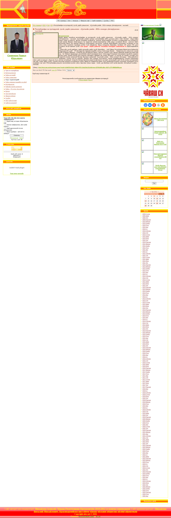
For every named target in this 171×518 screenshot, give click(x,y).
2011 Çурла (146, 257)
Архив (21, 138)
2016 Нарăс (146, 351)
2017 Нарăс (146, 372)
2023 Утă (145, 466)
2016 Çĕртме (146, 359)
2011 (44, 25)
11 (157, 198)
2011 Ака (145, 249)
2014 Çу (145, 319)
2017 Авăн (145, 381)
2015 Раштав (146, 347)
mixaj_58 (54, 70)
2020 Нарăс (146, 421)
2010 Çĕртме (146, 231)
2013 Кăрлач (146, 289)
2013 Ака (145, 295)
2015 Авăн (145, 342)
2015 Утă (145, 340)
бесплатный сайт (86, 516)
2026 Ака (145, 496)
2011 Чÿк (145, 263)
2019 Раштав (146, 417)
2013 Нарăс (146, 291)
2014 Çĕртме (146, 321)
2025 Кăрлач (146, 486)
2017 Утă (145, 377)
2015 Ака (145, 338)
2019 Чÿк (145, 415)
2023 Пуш (145, 462)
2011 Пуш (145, 248)
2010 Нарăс (146, 223)
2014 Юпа (145, 327)
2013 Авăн (145, 304)
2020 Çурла (146, 426)
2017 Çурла (146, 379)
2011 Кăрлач (146, 244)
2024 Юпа (145, 483)
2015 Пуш (145, 336)
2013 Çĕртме (146, 298)
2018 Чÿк (145, 398)
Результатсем (14, 138)
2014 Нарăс (146, 313)
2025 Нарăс (146, 488)
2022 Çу (145, 454)
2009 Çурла (146, 214)
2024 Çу (145, 479)
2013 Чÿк (145, 308)
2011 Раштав (146, 265)
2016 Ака (145, 355)
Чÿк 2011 (154, 192)
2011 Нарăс (146, 246)
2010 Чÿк (145, 240)
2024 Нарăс (146, 473)
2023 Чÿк (145, 469)
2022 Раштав (146, 458)
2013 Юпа (145, 306)
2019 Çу (145, 407)
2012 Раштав (146, 287)
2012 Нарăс (146, 268)
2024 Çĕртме (146, 481)
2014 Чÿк (145, 328)
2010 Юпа (145, 238)
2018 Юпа (145, 396)
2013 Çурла (146, 302)
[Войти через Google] (158, 105)
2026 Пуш (145, 494)
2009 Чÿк (145, 218)
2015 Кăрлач (146, 332)
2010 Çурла (146, 234)
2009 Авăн (145, 216)
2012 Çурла (146, 280)
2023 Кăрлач (146, 460)
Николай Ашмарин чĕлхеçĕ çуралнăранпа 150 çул (160, 156)
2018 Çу (145, 391)
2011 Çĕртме (146, 253)
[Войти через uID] (145, 105)
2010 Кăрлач (146, 221)
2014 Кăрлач (146, 312)
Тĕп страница (37, 25)
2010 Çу (145, 229)
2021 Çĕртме (146, 436)
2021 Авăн (145, 439)
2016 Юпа (145, 366)
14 (145, 201)
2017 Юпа (145, 383)
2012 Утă (145, 278)
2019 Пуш (145, 404)
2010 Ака (145, 227)
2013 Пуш (145, 293)
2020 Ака (145, 424)
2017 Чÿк (145, 385)
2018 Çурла (146, 394)
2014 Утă (145, 323)
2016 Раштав (146, 368)
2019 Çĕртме (146, 409)
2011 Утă (145, 255)
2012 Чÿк (145, 285)
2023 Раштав (146, 471)
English (157, 25)
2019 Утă (145, 411)
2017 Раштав (146, 387)
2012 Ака (145, 272)
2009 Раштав (146, 219)
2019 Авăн (145, 413)
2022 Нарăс (146, 449)
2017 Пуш (145, 374)
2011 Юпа (145, 261)
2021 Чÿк (145, 443)
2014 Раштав (146, 330)
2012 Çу (145, 274)
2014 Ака (145, 317)
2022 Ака (145, 453)
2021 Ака (145, 434)
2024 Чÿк (145, 485)
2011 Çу (144, 251)
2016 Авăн (145, 364)
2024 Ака (145, 477)
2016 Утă (145, 360)
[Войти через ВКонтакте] (150, 105)
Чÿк (48, 25)
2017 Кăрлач (146, 370)
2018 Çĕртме (146, 392)
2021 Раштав (146, 445)
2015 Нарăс (146, 334)
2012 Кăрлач (146, 266)
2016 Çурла (146, 362)
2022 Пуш (145, 451)
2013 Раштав (146, 310)
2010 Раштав (146, 242)
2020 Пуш (145, 422)
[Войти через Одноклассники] (163, 105)
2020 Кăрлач (146, 419)
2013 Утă (145, 300)
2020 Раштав (146, 430)
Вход (90, 80)
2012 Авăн (145, 281)
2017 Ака (145, 375)
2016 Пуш (145, 353)
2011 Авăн (145, 259)
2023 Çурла (146, 468)
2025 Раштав (146, 492)
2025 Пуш (145, 490)
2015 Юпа (145, 343)
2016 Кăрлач (146, 349)
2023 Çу (145, 464)
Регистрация (83, 80)
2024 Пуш (145, 475)
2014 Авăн (145, 325)
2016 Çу (145, 357)
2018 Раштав (146, 400)
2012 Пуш (145, 270)
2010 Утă (145, 233)
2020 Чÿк (145, 428)
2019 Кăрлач (146, 402)
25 (157, 203)
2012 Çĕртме (146, 276)
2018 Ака (145, 389)
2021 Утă (145, 438)
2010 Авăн (145, 236)
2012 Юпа (145, 283)
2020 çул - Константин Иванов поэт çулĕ (160, 143)
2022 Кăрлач (146, 447)
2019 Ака (145, 406)
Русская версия (148, 25)
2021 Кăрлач (146, 432)
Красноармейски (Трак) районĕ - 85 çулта (160, 133)
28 (51, 25)
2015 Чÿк (145, 345)
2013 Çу (145, 296)
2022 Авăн (145, 456)
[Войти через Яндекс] (154, 105)
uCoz (98, 516)
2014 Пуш (145, 315)
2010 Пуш (145, 225)
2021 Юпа (145, 441)
